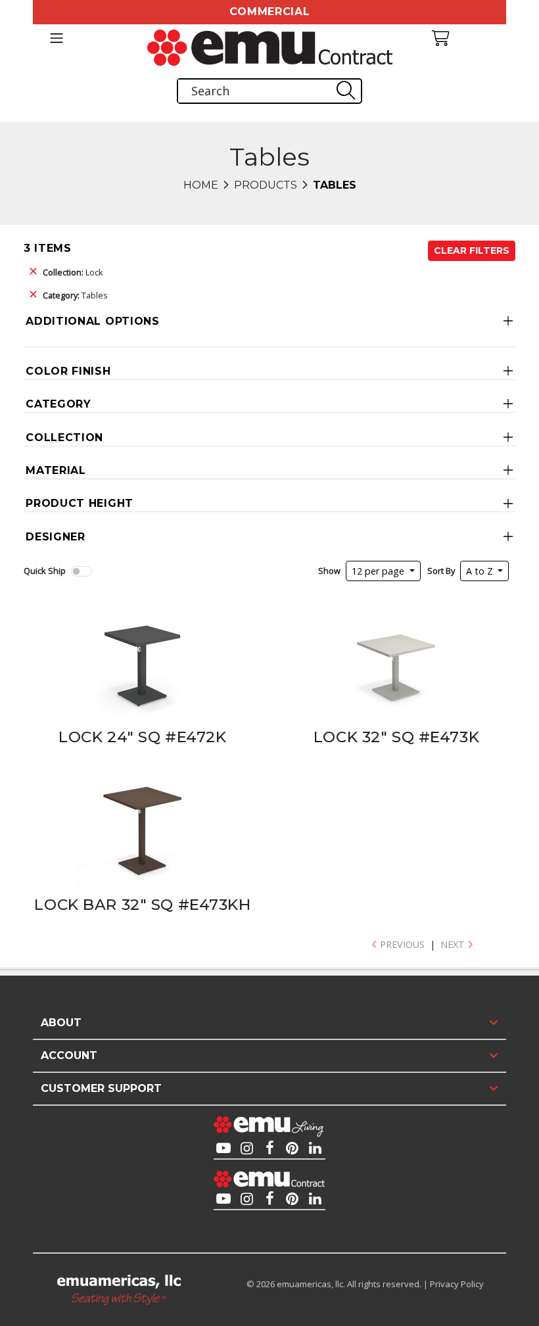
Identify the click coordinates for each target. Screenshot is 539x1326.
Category (58, 404)
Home (200, 185)
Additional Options (93, 321)
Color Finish (68, 371)
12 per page (379, 571)
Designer (55, 537)
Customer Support (101, 1088)
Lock (73, 272)
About (61, 1022)
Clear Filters (471, 250)
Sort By (441, 571)
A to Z (481, 571)
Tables (75, 295)
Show (329, 571)
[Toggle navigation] (56, 38)
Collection (64, 437)
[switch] (81, 571)
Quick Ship (45, 571)
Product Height (79, 503)
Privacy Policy (457, 1284)
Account (69, 1055)
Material (56, 470)
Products (265, 185)
